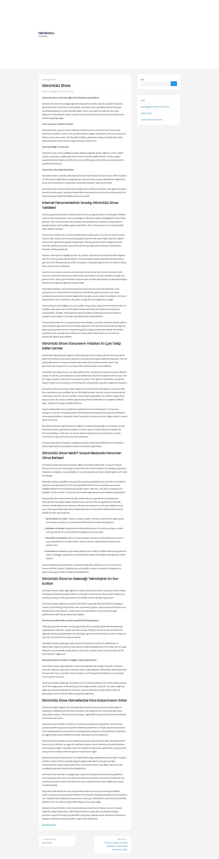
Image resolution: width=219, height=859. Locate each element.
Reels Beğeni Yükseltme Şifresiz (155, 106)
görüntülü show (49, 824)
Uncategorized (48, 79)
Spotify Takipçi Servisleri (151, 119)
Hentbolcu (46, 33)
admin (54, 91)
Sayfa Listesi (146, 113)
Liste (143, 100)
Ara (142, 79)
